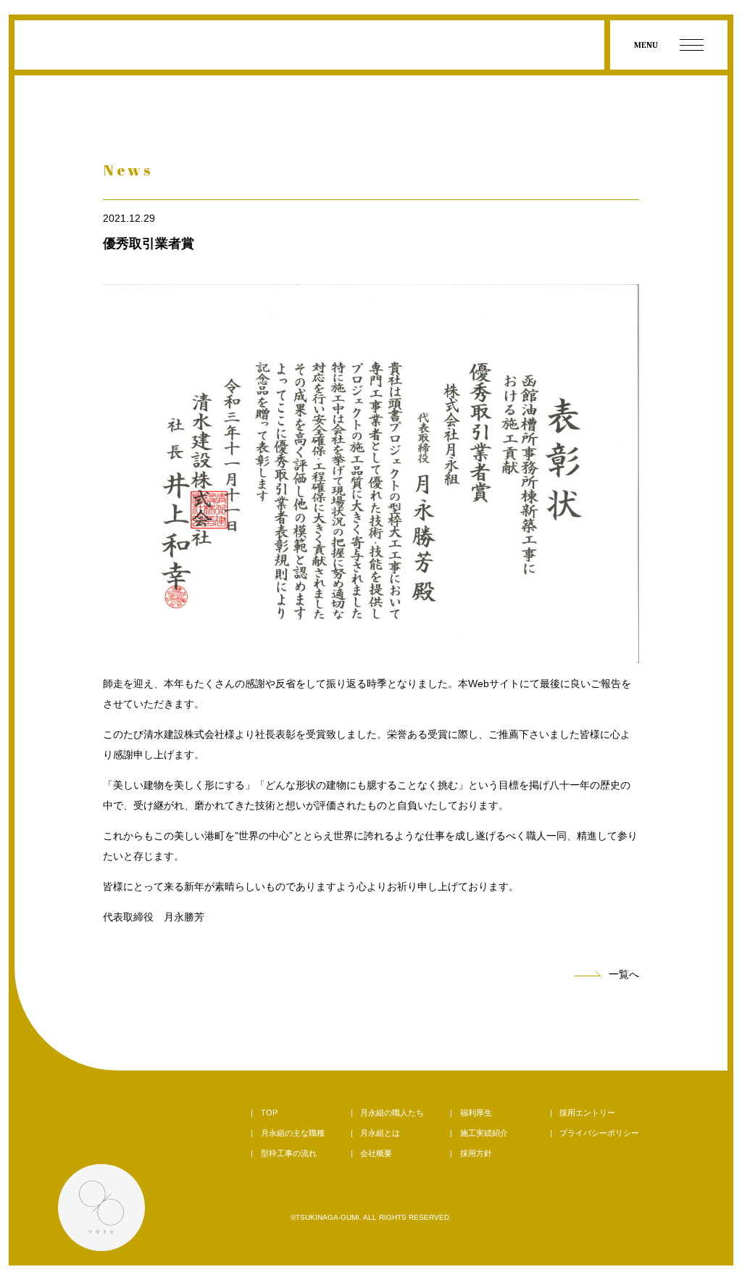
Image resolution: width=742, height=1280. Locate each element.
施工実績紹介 (484, 1133)
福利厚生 (476, 1112)
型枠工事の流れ (289, 1153)
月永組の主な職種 (293, 1133)
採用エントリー (587, 1112)
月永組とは (380, 1133)
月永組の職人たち (392, 1112)
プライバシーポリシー (599, 1133)
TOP (269, 1112)
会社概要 (376, 1153)
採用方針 (476, 1153)
